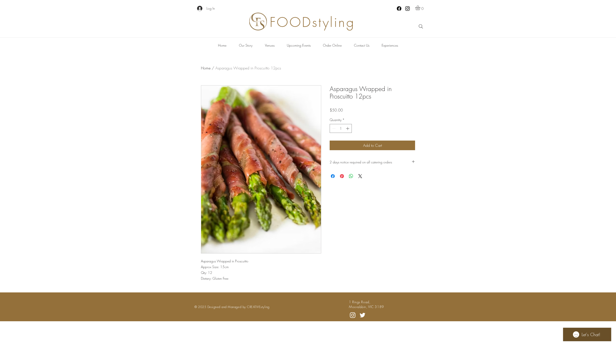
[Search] (421, 26)
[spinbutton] (340, 128)
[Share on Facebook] (333, 176)
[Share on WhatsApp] (351, 176)
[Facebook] (399, 9)
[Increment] (348, 128)
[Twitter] (362, 315)
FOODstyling (312, 22)
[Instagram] (407, 9)
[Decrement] (333, 128)
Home (206, 68)
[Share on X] (360, 176)
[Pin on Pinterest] (342, 176)
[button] (420, 7)
